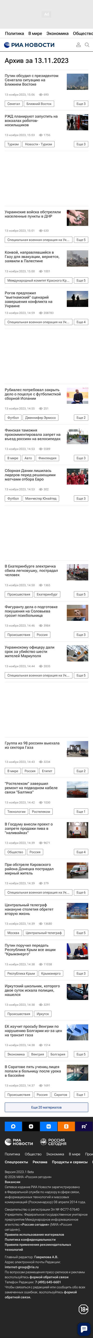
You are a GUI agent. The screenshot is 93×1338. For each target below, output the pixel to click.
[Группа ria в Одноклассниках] (66, 1126)
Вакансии (12, 1182)
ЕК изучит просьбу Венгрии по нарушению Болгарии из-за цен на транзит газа (33, 1030)
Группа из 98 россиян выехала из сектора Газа (32, 745)
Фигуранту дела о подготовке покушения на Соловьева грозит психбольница (31, 611)
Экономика (55, 1154)
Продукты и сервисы (70, 1162)
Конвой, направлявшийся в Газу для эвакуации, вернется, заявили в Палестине (32, 256)
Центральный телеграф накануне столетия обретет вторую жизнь (29, 909)
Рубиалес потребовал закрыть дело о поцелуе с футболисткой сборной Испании (33, 394)
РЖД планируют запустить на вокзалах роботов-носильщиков (31, 120)
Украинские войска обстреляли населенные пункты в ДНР (33, 214)
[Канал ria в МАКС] (13, 1126)
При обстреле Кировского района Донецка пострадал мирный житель (29, 869)
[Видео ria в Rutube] (84, 1126)
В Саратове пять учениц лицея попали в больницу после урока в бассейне (33, 1071)
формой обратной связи (49, 1277)
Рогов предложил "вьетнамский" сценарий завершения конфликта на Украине (28, 299)
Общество (33, 1154)
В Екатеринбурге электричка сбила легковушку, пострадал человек (31, 570)
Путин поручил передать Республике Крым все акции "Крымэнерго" (30, 949)
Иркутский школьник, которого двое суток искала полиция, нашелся (32, 990)
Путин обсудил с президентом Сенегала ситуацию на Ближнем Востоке (31, 80)
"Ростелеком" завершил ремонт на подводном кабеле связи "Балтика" (31, 787)
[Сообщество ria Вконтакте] (48, 1126)
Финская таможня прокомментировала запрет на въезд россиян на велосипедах (33, 434)
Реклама (40, 1162)
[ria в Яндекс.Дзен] (31, 1126)
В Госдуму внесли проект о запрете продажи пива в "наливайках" (29, 828)
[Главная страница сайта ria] (28, 45)
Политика (12, 1154)
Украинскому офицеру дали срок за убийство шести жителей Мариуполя (29, 651)
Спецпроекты (16, 1162)
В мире (74, 1154)
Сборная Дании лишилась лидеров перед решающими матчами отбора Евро (30, 475)
